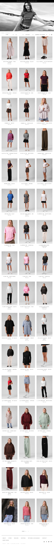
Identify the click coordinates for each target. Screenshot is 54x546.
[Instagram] (44, 541)
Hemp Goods (6, 540)
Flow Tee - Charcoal (44, 276)
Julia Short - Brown (27, 183)
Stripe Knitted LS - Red (27, 523)
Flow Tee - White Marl (9, 276)
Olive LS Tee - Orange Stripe (9, 153)
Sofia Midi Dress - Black (27, 61)
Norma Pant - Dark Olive (44, 153)
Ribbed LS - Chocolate (27, 123)
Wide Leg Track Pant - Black (44, 461)
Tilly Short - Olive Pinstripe (44, 61)
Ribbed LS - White (9, 123)
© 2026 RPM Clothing (15, 543)
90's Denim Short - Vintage (27, 400)
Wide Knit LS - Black (9, 523)
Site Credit (23, 543)
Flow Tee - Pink (27, 276)
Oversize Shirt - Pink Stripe (44, 123)
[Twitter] (48, 541)
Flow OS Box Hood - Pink (27, 306)
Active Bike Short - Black (44, 369)
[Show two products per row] (49, 34)
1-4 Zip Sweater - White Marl (44, 400)
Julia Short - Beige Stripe (44, 183)
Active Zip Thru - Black (27, 369)
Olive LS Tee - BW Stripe (27, 153)
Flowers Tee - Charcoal (27, 245)
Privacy (4, 543)
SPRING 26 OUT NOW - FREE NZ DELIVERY (27, 1)
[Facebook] (46, 541)
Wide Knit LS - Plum (44, 492)
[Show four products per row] (51, 34)
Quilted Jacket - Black (27, 492)
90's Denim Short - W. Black (9, 400)
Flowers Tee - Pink (9, 245)
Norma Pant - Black (9, 183)
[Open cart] (51, 4)
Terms (8, 543)
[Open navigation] (3, 4)
